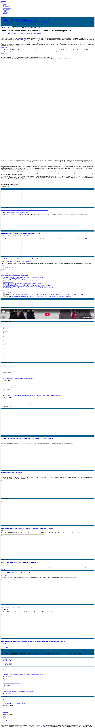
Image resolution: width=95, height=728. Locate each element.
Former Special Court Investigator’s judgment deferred (15, 573)
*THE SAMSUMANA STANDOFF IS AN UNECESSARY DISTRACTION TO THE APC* (23, 370)
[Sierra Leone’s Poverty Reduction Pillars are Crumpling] (5, 335)
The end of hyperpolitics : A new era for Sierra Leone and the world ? (19, 562)
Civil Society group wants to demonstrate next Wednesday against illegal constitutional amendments (23, 280)
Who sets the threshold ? (8, 282)
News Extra (5, 12)
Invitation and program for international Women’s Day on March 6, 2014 (20, 233)
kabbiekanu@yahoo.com (20, 654)
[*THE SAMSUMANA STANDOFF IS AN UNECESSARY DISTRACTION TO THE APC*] (5, 367)
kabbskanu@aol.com (45, 726)
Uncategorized (43, 33)
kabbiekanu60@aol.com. (43, 654)
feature (2, 290)
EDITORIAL (6, 9)
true (3, 290)
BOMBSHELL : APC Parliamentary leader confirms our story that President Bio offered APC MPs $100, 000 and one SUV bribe (29, 287)
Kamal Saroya (6, 720)
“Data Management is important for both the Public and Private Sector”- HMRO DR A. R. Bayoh (27, 528)
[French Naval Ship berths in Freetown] (22, 603)
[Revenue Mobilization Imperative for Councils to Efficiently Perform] (5, 343)
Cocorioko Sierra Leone (8, 660)
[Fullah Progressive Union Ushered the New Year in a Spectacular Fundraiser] (5, 376)
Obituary (5, 10)
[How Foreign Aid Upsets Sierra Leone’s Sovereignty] (5, 384)
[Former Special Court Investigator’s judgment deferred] (3, 569)
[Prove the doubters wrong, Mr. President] (22, 469)
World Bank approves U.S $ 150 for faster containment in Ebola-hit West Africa (22, 258)
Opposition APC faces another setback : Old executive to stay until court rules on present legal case (23, 277)
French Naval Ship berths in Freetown (11, 607)
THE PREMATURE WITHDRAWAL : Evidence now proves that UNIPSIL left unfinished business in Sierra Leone (27, 285)
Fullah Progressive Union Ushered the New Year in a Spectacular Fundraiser (18, 378)
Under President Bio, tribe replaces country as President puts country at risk (18, 279)
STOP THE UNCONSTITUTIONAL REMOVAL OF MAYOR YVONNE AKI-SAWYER (24, 210)
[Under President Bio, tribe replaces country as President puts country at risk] (5, 689)
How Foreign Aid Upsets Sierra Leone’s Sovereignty (14, 386)
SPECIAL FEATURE (35, 33)
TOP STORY (6, 15)
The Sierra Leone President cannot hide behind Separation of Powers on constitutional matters (22, 283)
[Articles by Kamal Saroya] (4, 718)
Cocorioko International (8, 659)
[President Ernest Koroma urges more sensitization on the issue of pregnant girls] (5, 326)
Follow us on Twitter (7, 664)
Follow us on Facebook (8, 663)
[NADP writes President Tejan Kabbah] (5, 330)
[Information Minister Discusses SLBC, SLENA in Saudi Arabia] (5, 351)
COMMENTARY (7, 8)
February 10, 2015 (4, 33)
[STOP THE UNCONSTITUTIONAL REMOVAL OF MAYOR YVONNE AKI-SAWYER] (11, 206)
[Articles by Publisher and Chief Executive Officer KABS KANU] (4, 701)
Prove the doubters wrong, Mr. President (11, 278)
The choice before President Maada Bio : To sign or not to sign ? (16, 284)
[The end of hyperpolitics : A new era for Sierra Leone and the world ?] (22, 558)
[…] (87, 214)
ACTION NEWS (6, 6)
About (4, 5)
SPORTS (5, 13)
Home (4, 4)
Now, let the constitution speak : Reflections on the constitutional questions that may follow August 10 (24, 286)
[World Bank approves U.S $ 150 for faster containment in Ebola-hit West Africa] (11, 255)
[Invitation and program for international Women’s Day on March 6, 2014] (8, 229)
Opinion (4, 11)
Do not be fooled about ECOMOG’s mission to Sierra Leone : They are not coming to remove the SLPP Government (27, 403)
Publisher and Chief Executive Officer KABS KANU (19, 33)
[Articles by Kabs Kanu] (4, 709)
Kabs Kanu (5, 712)
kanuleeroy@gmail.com (31, 654)
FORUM (5, 662)
